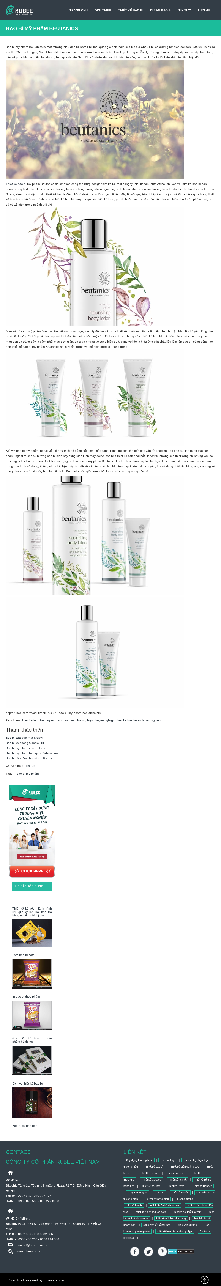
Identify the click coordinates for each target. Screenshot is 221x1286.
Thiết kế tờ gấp (149, 1173)
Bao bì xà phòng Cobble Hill (25, 743)
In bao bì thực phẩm (26, 996)
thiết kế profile (185, 1199)
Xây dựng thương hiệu (139, 1160)
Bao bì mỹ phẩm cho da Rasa (26, 748)
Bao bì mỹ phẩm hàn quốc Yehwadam (32, 753)
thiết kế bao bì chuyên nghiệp (174, 1231)
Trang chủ (78, 10)
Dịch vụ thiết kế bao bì (27, 1083)
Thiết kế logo (167, 1160)
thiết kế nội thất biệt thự (187, 1212)
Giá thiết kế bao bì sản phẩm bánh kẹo (32, 1040)
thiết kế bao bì (134, 1205)
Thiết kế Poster (176, 1186)
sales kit (159, 1192)
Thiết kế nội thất (151, 1186)
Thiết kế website (175, 1173)
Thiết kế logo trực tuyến (38, 720)
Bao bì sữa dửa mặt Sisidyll (24, 737)
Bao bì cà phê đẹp (24, 1125)
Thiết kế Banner (202, 1186)
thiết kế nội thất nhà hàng (171, 1218)
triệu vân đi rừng (187, 1224)
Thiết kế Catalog (151, 1179)
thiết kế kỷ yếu (180, 1192)
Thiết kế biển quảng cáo (185, 1166)
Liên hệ (204, 10)
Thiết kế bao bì (130, 10)
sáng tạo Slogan (137, 1192)
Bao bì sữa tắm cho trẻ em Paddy (29, 758)
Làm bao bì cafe (23, 955)
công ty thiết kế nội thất (156, 1224)
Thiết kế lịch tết (177, 1179)
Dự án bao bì (161, 10)
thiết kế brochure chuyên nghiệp (139, 720)
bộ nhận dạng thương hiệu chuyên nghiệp (85, 720)
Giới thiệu (103, 10)
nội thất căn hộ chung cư (164, 1205)
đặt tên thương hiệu (157, 1199)
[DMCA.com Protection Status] (181, 1251)
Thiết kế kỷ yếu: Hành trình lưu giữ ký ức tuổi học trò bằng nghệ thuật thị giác (32, 912)
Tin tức (184, 10)
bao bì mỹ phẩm (28, 773)
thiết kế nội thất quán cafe (151, 1212)
